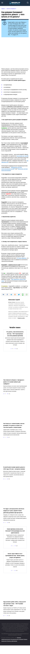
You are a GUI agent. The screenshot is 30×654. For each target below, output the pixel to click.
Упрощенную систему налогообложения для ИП (11, 168)
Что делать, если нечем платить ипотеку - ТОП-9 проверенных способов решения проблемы (15, 333)
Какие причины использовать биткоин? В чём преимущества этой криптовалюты (15, 530)
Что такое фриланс (21, 258)
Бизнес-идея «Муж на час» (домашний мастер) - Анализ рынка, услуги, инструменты (15, 555)
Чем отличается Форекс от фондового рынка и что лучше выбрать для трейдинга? (13, 381)
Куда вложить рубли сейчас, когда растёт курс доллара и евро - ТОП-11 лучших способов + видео (14, 603)
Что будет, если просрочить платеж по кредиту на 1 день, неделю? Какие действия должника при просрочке (13, 510)
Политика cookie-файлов (12, 641)
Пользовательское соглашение (17, 639)
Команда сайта (21, 318)
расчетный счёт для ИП (22, 156)
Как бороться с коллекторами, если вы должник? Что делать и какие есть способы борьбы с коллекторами (13, 425)
